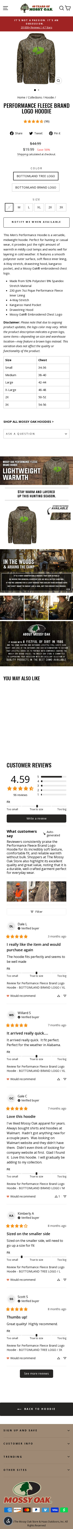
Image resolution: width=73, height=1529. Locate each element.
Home (21, 97)
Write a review (36, 818)
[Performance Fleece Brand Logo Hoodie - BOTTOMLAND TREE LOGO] (5, 741)
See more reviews (36, 1373)
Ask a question (20, 433)
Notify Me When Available (36, 221)
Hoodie (49, 97)
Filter (38, 912)
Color (37, 168)
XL (39, 207)
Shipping (22, 154)
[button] (51, 777)
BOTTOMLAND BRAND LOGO (35, 187)
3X (61, 207)
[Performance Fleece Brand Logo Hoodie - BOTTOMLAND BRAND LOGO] (10, 741)
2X (50, 207)
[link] (36, 121)
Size (36, 199)
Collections (35, 97)
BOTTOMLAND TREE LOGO (36, 176)
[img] (54, 833)
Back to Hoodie (39, 1409)
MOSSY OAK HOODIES (35, 421)
